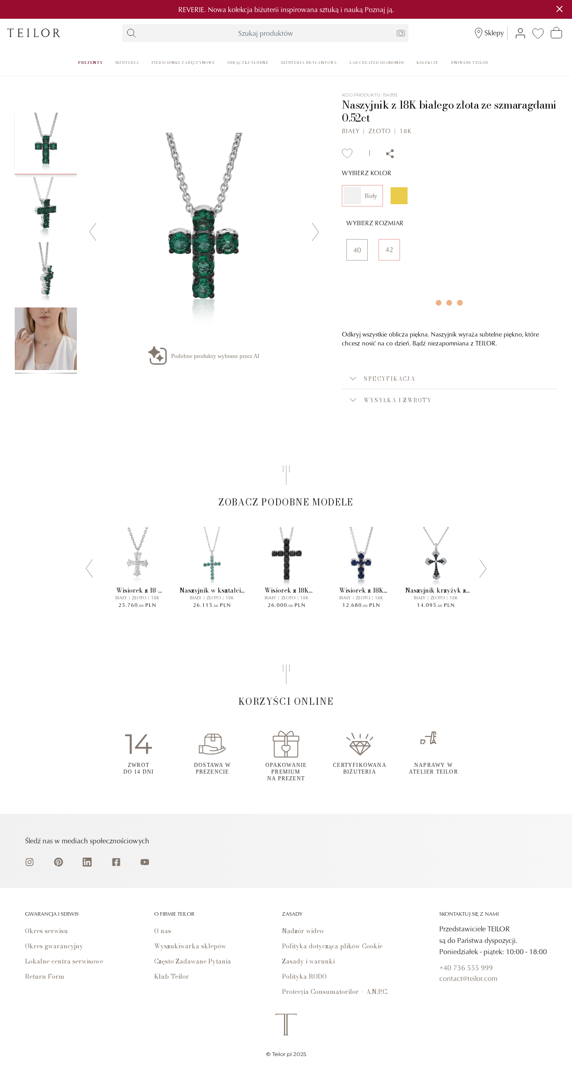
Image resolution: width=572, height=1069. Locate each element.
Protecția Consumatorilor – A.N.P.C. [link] (335, 992)
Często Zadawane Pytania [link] (192, 961)
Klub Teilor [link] (171, 976)
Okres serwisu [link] (46, 931)
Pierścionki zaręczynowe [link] (183, 62)
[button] (450, 378)
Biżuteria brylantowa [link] (309, 62)
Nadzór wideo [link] (303, 931)
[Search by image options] (400, 33)
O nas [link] (162, 931)
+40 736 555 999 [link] (466, 967)
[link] (33, 33)
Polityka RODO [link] (304, 976)
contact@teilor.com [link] (468, 978)
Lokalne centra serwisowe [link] (64, 961)
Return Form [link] (44, 976)
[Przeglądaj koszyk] (556, 32)
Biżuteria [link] (127, 62)
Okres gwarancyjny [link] (54, 946)
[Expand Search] (131, 33)
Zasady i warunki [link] (308, 961)
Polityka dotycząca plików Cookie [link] (332, 946)
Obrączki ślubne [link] (247, 62)
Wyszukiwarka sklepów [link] (190, 946)
